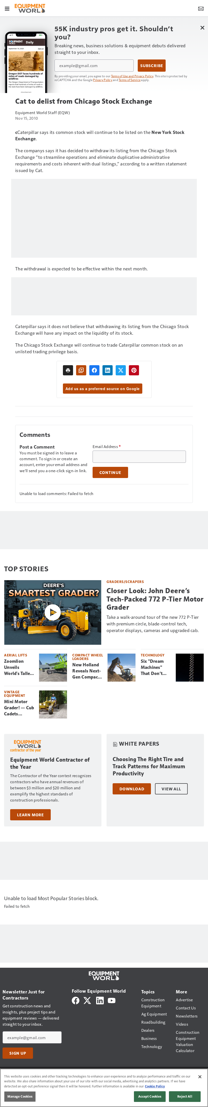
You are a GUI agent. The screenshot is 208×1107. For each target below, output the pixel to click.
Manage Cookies (20, 1096)
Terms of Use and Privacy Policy (132, 76)
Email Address (107, 446)
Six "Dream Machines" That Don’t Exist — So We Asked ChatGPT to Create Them (155, 667)
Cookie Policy (155, 1086)
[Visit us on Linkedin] (100, 1000)
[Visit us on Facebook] (75, 1000)
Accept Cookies (150, 1096)
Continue (110, 472)
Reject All (184, 1096)
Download (131, 788)
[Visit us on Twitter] (87, 1000)
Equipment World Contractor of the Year (50, 763)
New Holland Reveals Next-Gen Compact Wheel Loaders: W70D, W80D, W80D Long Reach (87, 671)
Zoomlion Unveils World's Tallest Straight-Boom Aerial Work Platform (19, 667)
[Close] (199, 1076)
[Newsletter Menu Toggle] (201, 8)
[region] (104, 1088)
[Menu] (7, 8)
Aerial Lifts (15, 655)
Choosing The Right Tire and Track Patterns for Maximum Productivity (149, 766)
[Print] (68, 370)
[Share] (94, 370)
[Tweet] (121, 370)
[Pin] (134, 370)
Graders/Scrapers (125, 581)
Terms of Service (130, 80)
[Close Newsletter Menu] (202, 27)
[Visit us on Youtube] (111, 1000)
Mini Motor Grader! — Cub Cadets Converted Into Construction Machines (19, 708)
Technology (153, 655)
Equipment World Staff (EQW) (42, 112)
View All (171, 788)
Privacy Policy (102, 80)
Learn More (30, 814)
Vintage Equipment (14, 694)
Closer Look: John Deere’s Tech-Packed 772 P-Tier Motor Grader (155, 599)
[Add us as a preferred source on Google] (81, 370)
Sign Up (17, 1053)
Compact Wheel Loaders (87, 657)
